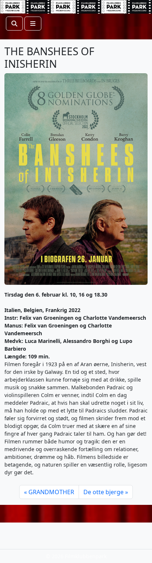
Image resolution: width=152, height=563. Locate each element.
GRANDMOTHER (51, 492)
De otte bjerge (103, 492)
